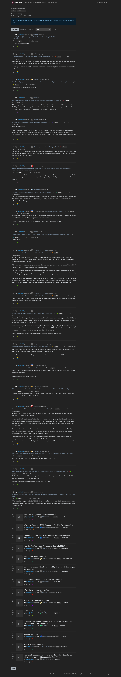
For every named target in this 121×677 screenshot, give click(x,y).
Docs (92, 674)
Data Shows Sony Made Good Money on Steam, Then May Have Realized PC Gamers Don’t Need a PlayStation (42, 389)
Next (13, 668)
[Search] (97, 2)
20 (26, 519)
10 (26, 605)
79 (26, 594)
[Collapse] (13, 34)
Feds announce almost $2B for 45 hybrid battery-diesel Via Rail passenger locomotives (35, 100)
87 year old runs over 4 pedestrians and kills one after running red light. (31, 56)
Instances (86, 674)
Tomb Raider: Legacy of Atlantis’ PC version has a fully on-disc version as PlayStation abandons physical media (42, 82)
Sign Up (106, 2)
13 (26, 574)
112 (27, 530)
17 (26, 584)
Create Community (48, 2)
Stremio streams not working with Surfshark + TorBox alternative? (30, 253)
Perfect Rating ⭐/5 (50, 147)
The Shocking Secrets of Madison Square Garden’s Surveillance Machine (31, 192)
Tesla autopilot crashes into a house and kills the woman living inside (30, 409)
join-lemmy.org (104, 674)
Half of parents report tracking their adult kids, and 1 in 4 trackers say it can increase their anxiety (38, 471)
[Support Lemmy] (56, 2)
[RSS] (55, 29)
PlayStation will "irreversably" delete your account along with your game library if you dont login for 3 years (41, 234)
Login (101, 2)
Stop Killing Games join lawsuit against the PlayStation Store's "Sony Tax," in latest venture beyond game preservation (40, 37)
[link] (16, 41)
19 (26, 638)
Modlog (74, 674)
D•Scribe (18, 2)
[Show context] (13, 41)
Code (96, 674)
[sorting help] (52, 29)
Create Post (37, 2)
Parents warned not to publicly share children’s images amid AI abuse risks (32, 313)
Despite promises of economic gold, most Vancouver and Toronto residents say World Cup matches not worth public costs (43, 495)
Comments (23, 29)
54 (26, 550)
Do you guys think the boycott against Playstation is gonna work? (30, 122)
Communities (28, 2)
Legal (80, 674)
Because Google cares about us (54, 211)
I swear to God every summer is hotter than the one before (28, 368)
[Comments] (19, 517)
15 (26, 540)
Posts (31, 29)
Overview (15, 29)
